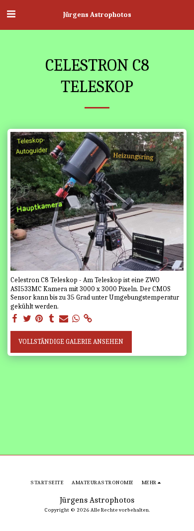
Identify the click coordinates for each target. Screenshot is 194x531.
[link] (88, 318)
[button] (10, 14)
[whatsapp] (76, 318)
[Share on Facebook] (14, 318)
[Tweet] (27, 318)
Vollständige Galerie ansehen (70, 341)
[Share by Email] (63, 318)
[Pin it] (39, 318)
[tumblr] (51, 318)
